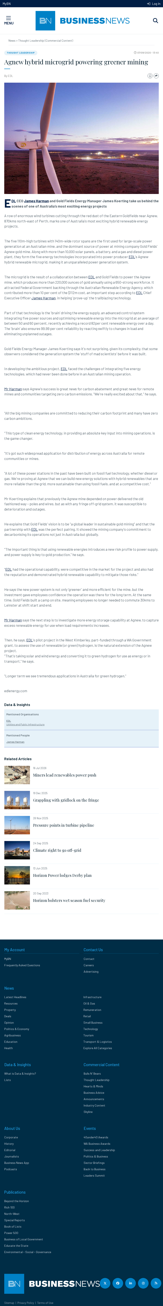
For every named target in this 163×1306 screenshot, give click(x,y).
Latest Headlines (15, 997)
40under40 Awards (96, 1137)
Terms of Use (45, 1303)
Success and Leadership (99, 1150)
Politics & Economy (16, 1029)
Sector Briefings (94, 1163)
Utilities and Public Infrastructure (25, 724)
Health (8, 1048)
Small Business (93, 1022)
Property (10, 1010)
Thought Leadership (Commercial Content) (45, 40)
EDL (10, 76)
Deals (7, 1016)
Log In (155, 4)
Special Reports (14, 1220)
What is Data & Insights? (20, 1073)
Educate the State (16, 1245)
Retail (87, 1016)
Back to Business (94, 1169)
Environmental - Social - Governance (27, 1252)
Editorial (9, 1150)
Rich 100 (9, 1207)
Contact (89, 959)
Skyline (88, 1112)
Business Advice (94, 1092)
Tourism (88, 1035)
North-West (12, 1213)
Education (10, 1041)
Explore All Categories (97, 1048)
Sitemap (9, 1303)
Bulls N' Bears (92, 1073)
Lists (7, 1080)
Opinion (9, 1022)
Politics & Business (96, 1156)
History (9, 1143)
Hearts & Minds (93, 1086)
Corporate (11, 1137)
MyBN (7, 4)
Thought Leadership (21, 52)
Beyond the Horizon (16, 1201)
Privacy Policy (25, 1303)
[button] (155, 21)
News (12, 40)
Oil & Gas (89, 1003)
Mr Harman (13, 389)
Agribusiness (12, 1035)
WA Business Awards (97, 1143)
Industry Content (94, 1105)
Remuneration (92, 1010)
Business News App (16, 1163)
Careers (89, 965)
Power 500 (11, 1233)
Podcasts (10, 1169)
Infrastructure (92, 997)
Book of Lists (12, 1226)
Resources (11, 1003)
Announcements (94, 1099)
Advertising (91, 971)
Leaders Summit (94, 1175)
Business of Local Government (23, 1239)
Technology (90, 1029)
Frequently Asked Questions (22, 965)
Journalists (11, 1156)
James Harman (36, 201)
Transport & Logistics (97, 1041)
